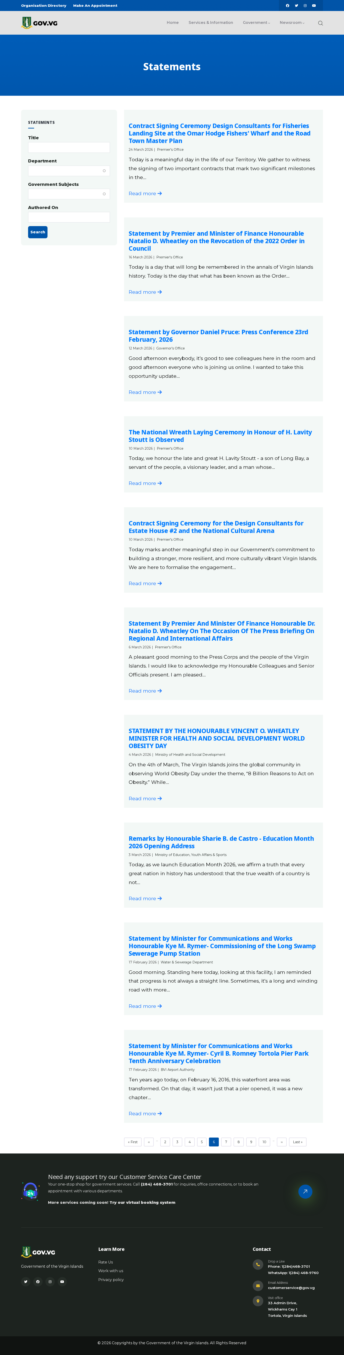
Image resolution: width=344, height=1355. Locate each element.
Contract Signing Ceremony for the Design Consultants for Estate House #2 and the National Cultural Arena (216, 527)
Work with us (110, 1271)
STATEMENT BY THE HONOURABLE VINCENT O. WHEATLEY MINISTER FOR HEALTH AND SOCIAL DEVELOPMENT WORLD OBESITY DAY (217, 738)
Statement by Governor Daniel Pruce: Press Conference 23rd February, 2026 (218, 336)
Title (33, 137)
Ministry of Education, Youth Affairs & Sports (191, 855)
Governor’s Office (170, 348)
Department (42, 161)
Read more (143, 193)
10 (266, 1142)
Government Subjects (53, 184)
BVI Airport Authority (178, 1070)
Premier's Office (170, 149)
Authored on (43, 207)
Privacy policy (111, 1280)
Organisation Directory (43, 5)
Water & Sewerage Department (187, 962)
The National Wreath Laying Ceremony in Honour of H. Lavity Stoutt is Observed (220, 436)
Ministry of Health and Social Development (190, 755)
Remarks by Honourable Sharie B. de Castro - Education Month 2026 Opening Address (221, 842)
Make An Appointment (95, 5)
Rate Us (105, 1262)
